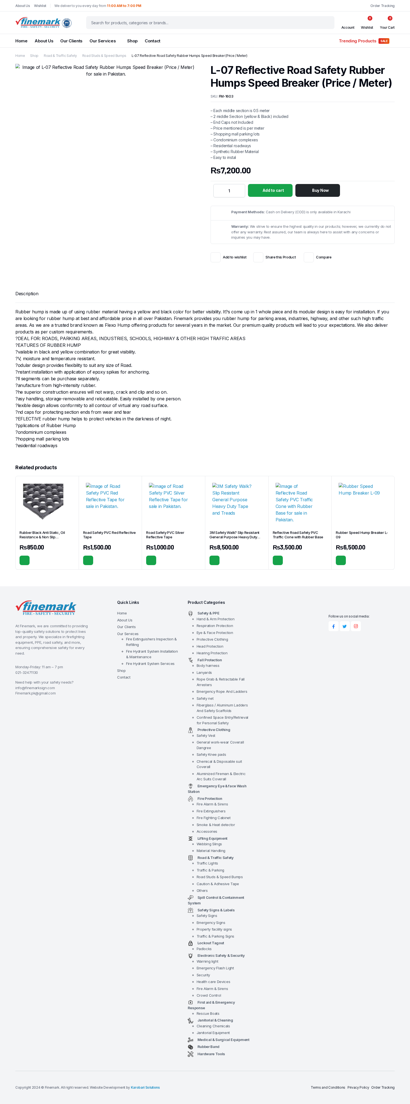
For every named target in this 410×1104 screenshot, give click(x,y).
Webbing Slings (209, 844)
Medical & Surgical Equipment (223, 1039)
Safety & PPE (208, 613)
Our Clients (71, 40)
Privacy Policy (358, 1087)
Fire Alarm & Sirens (212, 804)
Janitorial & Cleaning (215, 1020)
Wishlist (40, 6)
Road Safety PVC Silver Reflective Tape (165, 534)
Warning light (207, 961)
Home (21, 40)
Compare (323, 257)
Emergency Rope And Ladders (222, 691)
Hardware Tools (211, 1054)
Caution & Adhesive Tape (218, 884)
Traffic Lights (207, 863)
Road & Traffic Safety (60, 56)
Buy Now (320, 190)
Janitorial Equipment (213, 1032)
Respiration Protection (215, 625)
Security (203, 975)
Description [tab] (26, 293)
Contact (152, 40)
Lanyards (204, 672)
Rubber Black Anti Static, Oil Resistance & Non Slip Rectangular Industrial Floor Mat (46, 537)
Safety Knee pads (211, 754)
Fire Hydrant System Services (150, 663)
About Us (22, 6)
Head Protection (210, 646)
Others (202, 890)
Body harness (208, 665)
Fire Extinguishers (211, 811)
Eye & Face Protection (215, 632)
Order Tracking (382, 6)
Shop (132, 40)
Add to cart (273, 190)
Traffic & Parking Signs (216, 936)
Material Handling (211, 850)
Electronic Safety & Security (221, 955)
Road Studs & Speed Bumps (104, 56)
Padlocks (204, 948)
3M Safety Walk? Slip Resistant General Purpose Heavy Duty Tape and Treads (234, 537)
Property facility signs (214, 929)
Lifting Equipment (212, 838)
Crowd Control (209, 995)
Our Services (103, 40)
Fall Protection (209, 660)
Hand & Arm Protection (216, 619)
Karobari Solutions (145, 1087)
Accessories (207, 831)
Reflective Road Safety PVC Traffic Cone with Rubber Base (298, 534)
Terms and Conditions (328, 1087)
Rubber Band (208, 1046)
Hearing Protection (212, 653)
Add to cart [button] (25, 560)
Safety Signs (207, 915)
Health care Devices (213, 981)
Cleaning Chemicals (213, 1026)
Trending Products (363, 40)
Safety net (205, 698)
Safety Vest (206, 735)
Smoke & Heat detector (216, 824)
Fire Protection (209, 798)
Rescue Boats (208, 1013)
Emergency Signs (211, 922)
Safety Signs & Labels (216, 910)
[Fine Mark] (45, 22)
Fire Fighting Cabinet (214, 817)
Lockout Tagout (210, 943)
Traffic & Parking (211, 870)
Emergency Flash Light (215, 968)
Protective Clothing (212, 639)
